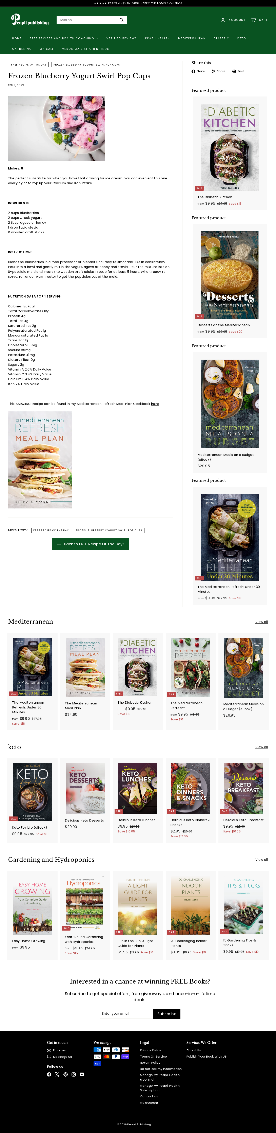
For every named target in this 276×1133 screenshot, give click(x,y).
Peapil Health (157, 38)
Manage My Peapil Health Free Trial (160, 1077)
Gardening (22, 49)
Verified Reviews (121, 38)
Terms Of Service (153, 1056)
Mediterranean (192, 38)
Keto (241, 38)
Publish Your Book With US (206, 1056)
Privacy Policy (150, 1050)
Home (17, 38)
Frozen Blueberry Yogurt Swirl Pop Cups (87, 64)
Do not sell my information (161, 1069)
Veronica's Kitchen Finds (85, 49)
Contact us (149, 1096)
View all (261, 621)
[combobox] (92, 20)
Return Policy (150, 1062)
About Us (193, 1050)
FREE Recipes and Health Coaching (62, 38)
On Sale (47, 49)
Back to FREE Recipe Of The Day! (93, 543)
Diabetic (221, 38)
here (155, 403)
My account (149, 1102)
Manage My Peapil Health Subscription (160, 1087)
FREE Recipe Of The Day (29, 64)
